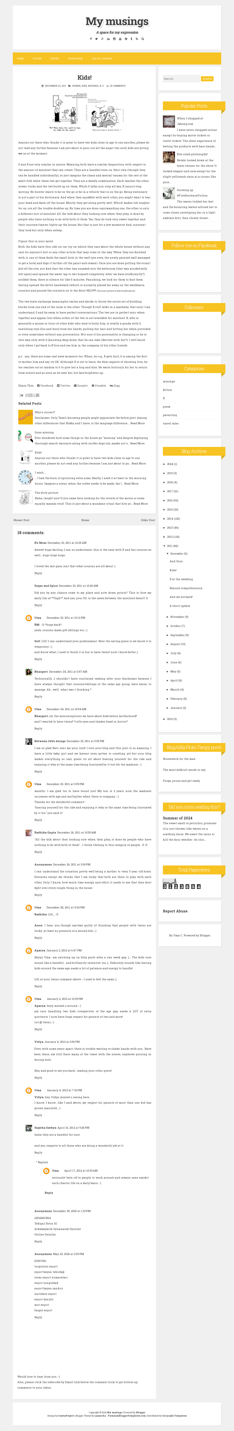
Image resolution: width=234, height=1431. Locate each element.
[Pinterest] (126, 38)
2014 (170, 518)
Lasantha (100, 1415)
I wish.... (40, 472)
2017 (170, 491)
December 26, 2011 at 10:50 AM (76, 832)
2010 (170, 719)
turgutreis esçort (46, 1266)
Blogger (205, 935)
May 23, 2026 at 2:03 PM (68, 1254)
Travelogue (75, 58)
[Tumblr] (131, 38)
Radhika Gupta (45, 832)
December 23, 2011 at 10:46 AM (78, 585)
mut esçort (41, 1305)
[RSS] (136, 38)
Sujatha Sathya (45, 1127)
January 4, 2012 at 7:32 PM (64, 1090)
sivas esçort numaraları (51, 1277)
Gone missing (44, 432)
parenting (170, 415)
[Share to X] (34, 395)
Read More (137, 423)
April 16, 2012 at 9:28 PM (73, 1127)
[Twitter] (96, 38)
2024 (170, 464)
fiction (167, 390)
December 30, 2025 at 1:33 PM (72, 1211)
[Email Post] (21, 395)
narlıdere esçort (45, 1294)
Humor (76, 85)
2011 (170, 546)
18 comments (118, 85)
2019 (170, 473)
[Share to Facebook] (37, 395)
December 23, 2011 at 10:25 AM (67, 543)
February (176, 698)
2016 (170, 500)
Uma (37, 617)
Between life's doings (50, 741)
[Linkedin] (108, 38)
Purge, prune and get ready (181, 780)
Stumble (100, 385)
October (175, 626)
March (175, 689)
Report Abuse (175, 911)
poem (166, 406)
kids (84, 85)
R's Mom (40, 543)
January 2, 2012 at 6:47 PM (64, 950)
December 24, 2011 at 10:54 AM (66, 709)
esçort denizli (43, 1299)
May (173, 671)
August (175, 644)
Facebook (46, 385)
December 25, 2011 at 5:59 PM (65, 784)
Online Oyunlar (45, 1234)
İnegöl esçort (43, 1310)
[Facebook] (91, 38)
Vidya (38, 1042)
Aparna (39, 950)
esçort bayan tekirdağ (49, 1272)
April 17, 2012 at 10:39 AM (81, 1170)
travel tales (171, 423)
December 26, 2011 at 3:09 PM (71, 864)
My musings (117, 21)
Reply (38, 573)
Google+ (82, 385)
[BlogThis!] (31, 395)
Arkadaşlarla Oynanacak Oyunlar (57, 1229)
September (177, 635)
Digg (116, 385)
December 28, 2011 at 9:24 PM (66, 907)
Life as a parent (102, 58)
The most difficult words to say (184, 770)
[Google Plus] (102, 38)
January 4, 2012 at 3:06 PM (62, 1042)
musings (93, 85)
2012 (170, 536)
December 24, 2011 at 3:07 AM (68, 671)
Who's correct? (45, 412)
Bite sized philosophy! (192, 154)
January (176, 708)
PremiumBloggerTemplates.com (127, 1415)
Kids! (84, 77)
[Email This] (27, 395)
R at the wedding (181, 579)
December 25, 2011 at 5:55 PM (85, 741)
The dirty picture (46, 492)
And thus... (177, 561)
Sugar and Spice (46, 585)
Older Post (148, 520)
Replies (43, 1162)
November (177, 617)
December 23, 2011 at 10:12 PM (66, 617)
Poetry (54, 58)
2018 (170, 482)
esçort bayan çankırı (48, 1288)
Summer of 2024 (178, 818)
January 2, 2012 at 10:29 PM (65, 999)
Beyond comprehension (186, 588)
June (173, 662)
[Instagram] (114, 38)
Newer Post (21, 520)
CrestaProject (66, 1415)
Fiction (37, 58)
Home (20, 58)
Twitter (64, 385)
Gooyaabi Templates (174, 1415)
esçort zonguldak (46, 1283)
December (176, 553)
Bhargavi (41, 671)
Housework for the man (179, 759)
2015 (170, 509)
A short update (180, 606)
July (173, 653)
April (174, 680)
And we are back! (181, 597)
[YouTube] (120, 38)
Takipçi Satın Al (45, 1223)
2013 (170, 527)
